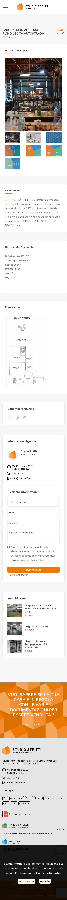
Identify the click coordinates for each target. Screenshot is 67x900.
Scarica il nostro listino (19, 814)
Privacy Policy (18, 560)
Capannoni (24, 803)
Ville (5, 798)
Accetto (45, 881)
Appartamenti (16, 798)
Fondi (6, 803)
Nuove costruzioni (54, 798)
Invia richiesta (33, 570)
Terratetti (39, 798)
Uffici (14, 803)
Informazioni (26, 881)
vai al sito (60, 829)
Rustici (29, 798)
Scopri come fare (33, 724)
